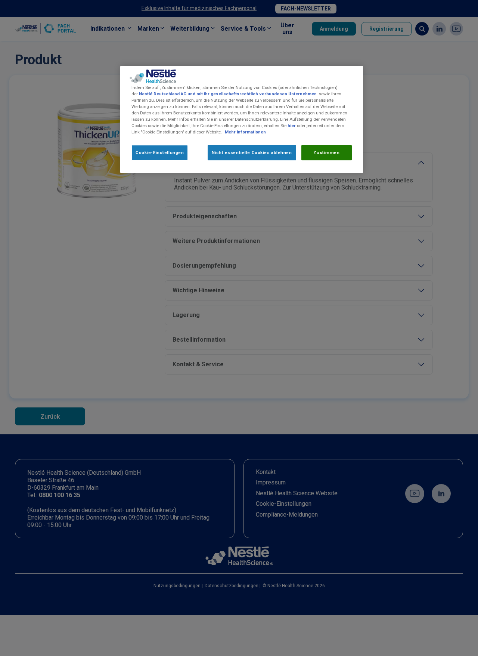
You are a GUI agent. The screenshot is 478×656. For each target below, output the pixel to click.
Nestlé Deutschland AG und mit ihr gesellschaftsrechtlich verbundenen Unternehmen (228, 93)
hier (292, 125)
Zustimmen (326, 152)
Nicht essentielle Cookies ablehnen (252, 152)
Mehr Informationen (245, 132)
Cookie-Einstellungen (160, 152)
